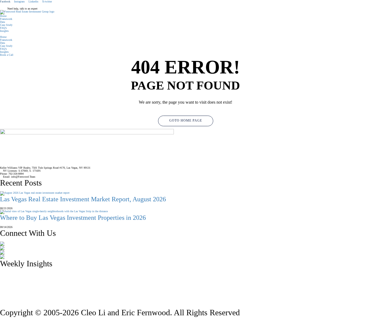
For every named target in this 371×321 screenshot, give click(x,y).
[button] (185, 33)
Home (3, 15)
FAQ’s (3, 27)
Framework (6, 18)
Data (2, 21)
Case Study (6, 24)
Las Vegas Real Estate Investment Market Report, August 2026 (83, 199)
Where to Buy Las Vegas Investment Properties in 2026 (73, 217)
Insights (4, 30)
